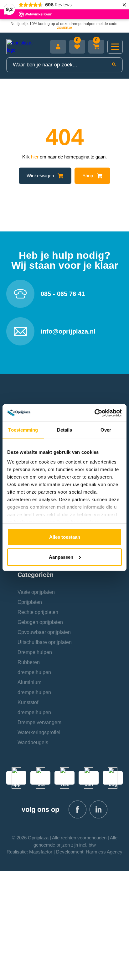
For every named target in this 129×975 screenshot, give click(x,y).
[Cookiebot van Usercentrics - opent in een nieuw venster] (94, 413)
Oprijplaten (30, 602)
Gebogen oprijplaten (40, 622)
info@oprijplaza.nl (68, 331)
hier (35, 156)
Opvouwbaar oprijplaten (44, 632)
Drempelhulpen (35, 652)
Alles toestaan (64, 536)
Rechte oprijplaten (38, 612)
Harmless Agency (104, 851)
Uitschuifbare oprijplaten (45, 642)
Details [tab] (64, 430)
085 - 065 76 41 (63, 293)
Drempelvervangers (39, 722)
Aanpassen (61, 556)
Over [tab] (106, 430)
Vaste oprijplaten (36, 592)
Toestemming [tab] (23, 430)
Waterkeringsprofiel (39, 732)
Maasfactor (40, 851)
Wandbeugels (33, 742)
